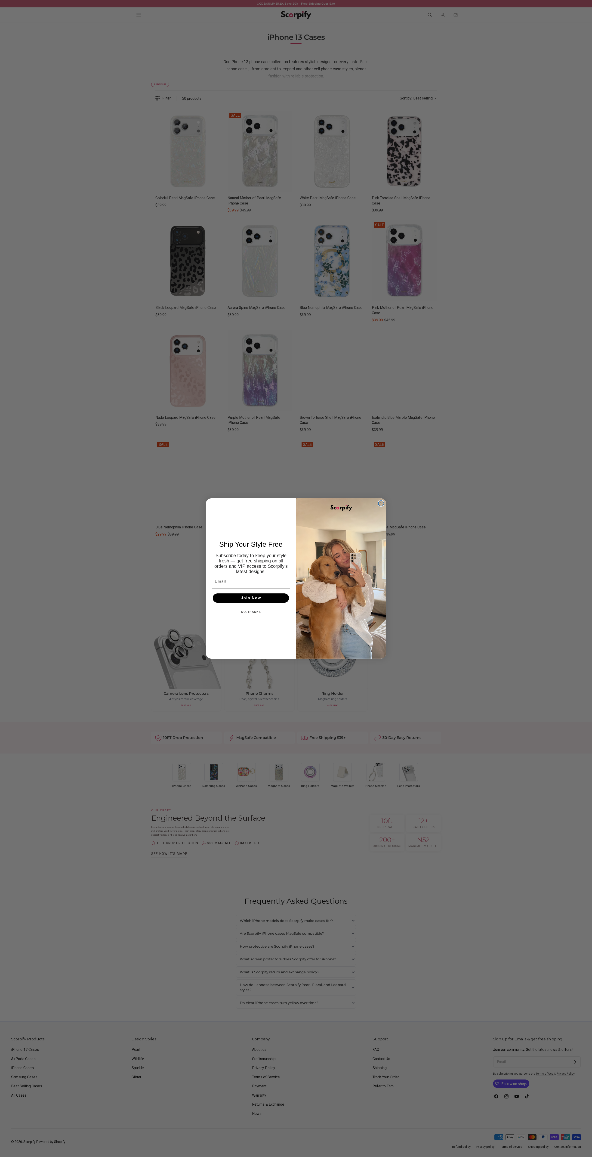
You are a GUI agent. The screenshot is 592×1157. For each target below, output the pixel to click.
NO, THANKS (251, 612)
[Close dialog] (381, 503)
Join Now (251, 598)
